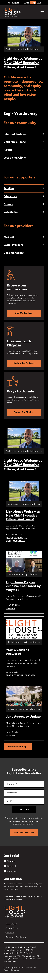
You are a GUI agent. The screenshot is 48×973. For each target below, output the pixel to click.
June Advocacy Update (23, 716)
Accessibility (11, 924)
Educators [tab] (10, 196)
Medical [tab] (9, 237)
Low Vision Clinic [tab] (15, 158)
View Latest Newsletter (23, 832)
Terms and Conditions (16, 937)
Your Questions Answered (17, 652)
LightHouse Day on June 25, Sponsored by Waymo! (23, 586)
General (22, 538)
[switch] (33, 2)
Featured (11, 538)
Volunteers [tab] (11, 212)
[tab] (14, 2)
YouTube (11, 861)
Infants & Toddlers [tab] (15, 134)
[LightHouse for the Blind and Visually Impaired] (15, 916)
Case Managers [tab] (14, 253)
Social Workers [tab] (13, 245)
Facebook (11, 866)
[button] (41, 12)
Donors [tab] (8, 204)
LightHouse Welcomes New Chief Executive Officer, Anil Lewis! (23, 63)
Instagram (12, 871)
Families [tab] (9, 188)
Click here (8, 896)
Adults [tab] (8, 150)
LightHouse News (15, 541)
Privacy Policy (12, 928)
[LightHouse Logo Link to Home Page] (20, 12)
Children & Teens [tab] (15, 142)
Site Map (10, 933)
